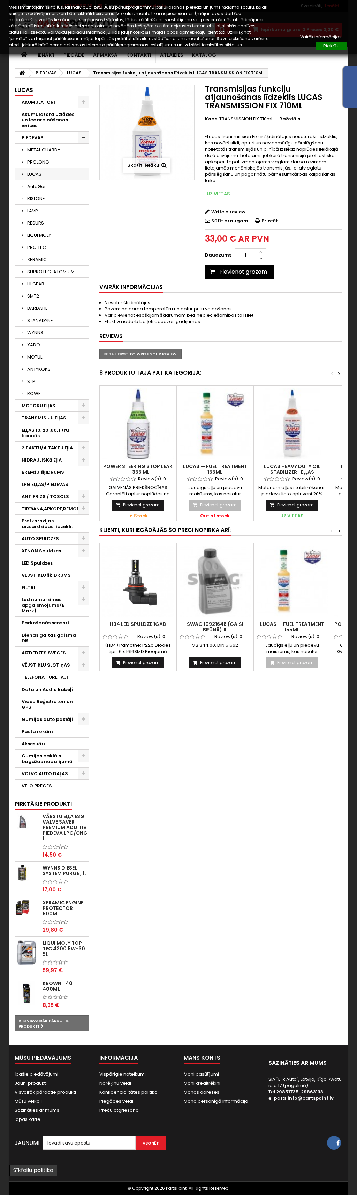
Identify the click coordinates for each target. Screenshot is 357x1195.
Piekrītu (331, 45)
